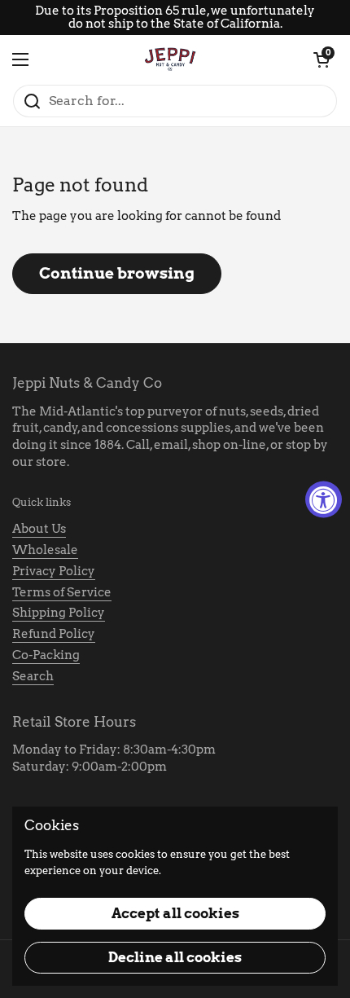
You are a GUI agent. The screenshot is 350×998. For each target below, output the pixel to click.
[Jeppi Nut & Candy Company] (171, 59)
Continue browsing (117, 273)
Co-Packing (46, 655)
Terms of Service (62, 592)
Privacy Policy (53, 571)
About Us (39, 528)
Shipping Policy (58, 612)
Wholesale (45, 550)
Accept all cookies (175, 913)
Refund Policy (53, 633)
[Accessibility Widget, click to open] (323, 499)
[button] (321, 59)
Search (33, 676)
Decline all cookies (175, 957)
